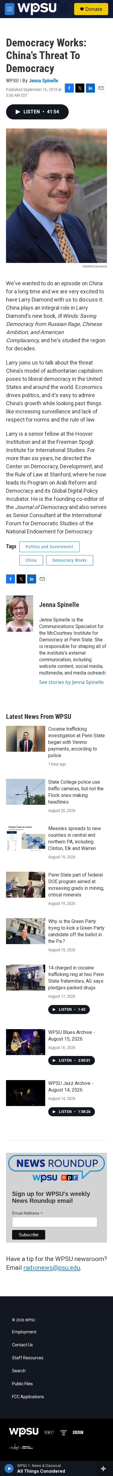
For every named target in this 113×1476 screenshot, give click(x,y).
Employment (24, 1332)
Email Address (27, 1213)
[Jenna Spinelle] (19, 614)
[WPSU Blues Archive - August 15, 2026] (25, 1042)
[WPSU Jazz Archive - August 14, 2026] (25, 1093)
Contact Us (22, 1345)
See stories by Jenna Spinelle (71, 682)
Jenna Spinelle (43, 80)
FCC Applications (28, 1397)
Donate (93, 9)
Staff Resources (27, 1358)
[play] (9, 1468)
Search (19, 1371)
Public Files (22, 1384)
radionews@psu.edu (52, 1267)
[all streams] (105, 1468)
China (31, 560)
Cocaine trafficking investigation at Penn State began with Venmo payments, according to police (76, 742)
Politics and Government (49, 546)
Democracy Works (69, 560)
